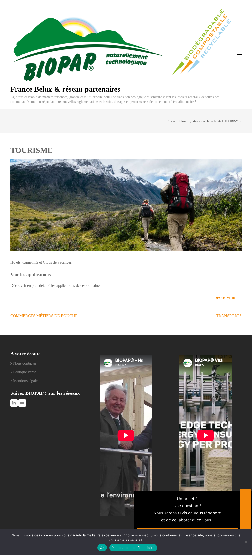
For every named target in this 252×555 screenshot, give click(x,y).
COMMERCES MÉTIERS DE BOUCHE (44, 316)
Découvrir (224, 298)
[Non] (245, 542)
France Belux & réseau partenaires (65, 89)
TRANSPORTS (229, 316)
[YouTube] (22, 403)
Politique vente (24, 372)
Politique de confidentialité (133, 548)
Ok (102, 548)
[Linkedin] (14, 403)
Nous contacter (24, 363)
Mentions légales (26, 381)
